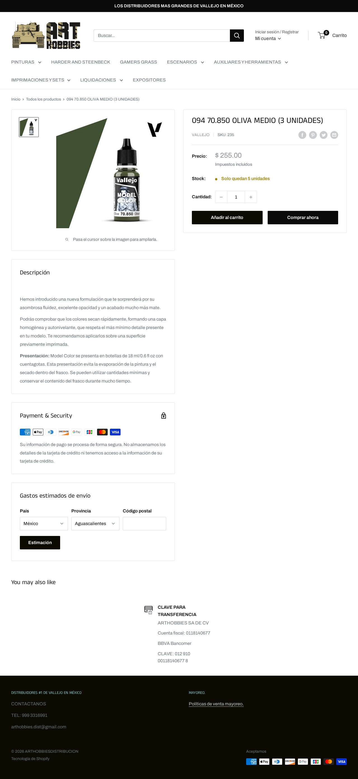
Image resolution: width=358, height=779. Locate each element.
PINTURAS (23, 62)
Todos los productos (43, 99)
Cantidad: (202, 197)
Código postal (137, 511)
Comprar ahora (303, 217)
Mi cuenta (266, 38)
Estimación (40, 542)
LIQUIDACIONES (98, 80)
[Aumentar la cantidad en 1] (251, 197)
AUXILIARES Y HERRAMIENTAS (248, 62)
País (24, 511)
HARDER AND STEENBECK (80, 62)
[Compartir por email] (334, 134)
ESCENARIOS (182, 62)
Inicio (15, 99)
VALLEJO (200, 135)
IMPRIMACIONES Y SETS (37, 80)
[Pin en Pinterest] (313, 134)
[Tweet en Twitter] (324, 134)
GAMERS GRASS (138, 62)
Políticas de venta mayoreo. (216, 703)
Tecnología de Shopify (30, 759)
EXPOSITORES (149, 80)
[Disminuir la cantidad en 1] (221, 197)
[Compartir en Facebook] (302, 134)
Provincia (81, 511)
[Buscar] (237, 35)
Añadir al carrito (227, 217)
